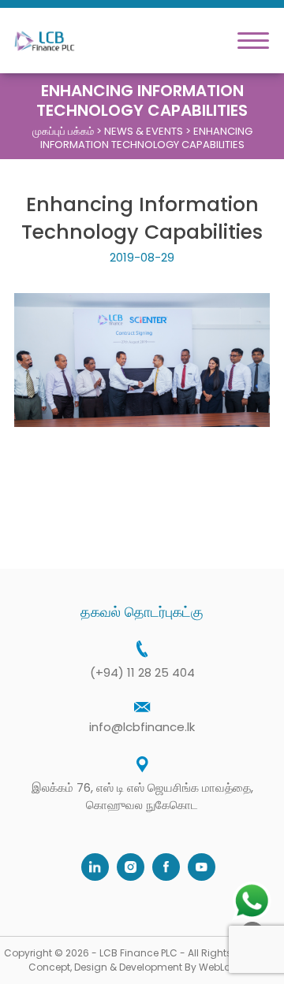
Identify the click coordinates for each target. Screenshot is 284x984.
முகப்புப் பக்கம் (63, 131)
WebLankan (227, 967)
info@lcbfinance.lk (142, 727)
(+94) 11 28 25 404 (142, 672)
